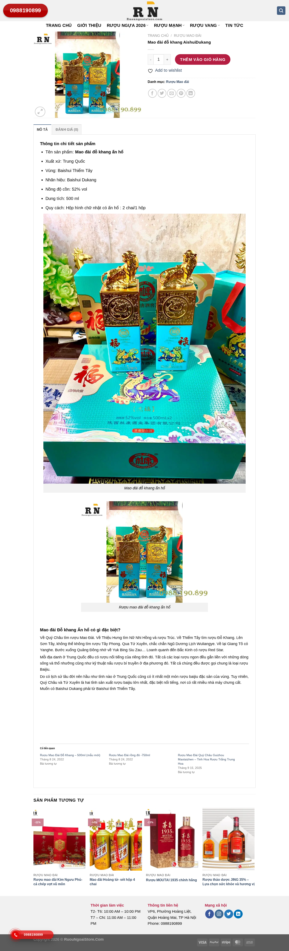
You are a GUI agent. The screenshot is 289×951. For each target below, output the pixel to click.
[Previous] (33, 852)
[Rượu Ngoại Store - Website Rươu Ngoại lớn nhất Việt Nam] (144, 10)
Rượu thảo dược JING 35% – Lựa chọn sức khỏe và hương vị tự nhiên (228, 884)
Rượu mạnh (168, 25)
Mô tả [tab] (42, 129)
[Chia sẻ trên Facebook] (152, 93)
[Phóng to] (40, 112)
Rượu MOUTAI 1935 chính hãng (171, 880)
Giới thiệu (89, 25)
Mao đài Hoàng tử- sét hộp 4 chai (112, 882)
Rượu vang (203, 25)
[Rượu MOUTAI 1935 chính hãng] (172, 839)
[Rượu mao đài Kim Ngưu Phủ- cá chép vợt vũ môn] (59, 839)
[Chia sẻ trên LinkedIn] (190, 93)
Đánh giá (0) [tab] (67, 129)
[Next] (254, 852)
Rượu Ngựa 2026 (126, 25)
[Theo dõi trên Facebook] (209, 914)
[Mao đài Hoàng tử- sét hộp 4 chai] (116, 839)
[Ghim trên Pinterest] (181, 93)
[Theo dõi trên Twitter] (228, 914)
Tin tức (234, 25)
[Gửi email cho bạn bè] (171, 93)
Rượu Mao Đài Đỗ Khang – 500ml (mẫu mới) (70, 755)
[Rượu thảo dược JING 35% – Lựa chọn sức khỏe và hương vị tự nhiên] (228, 839)
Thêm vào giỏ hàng (202, 59)
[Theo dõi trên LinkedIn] (238, 914)
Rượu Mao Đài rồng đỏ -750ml (129, 755)
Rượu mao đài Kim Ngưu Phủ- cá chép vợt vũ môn (57, 882)
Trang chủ (59, 25)
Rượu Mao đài (187, 36)
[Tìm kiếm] (281, 10)
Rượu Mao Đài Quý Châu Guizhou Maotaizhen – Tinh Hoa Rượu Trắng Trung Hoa (206, 759)
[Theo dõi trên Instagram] (219, 914)
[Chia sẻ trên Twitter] (162, 93)
